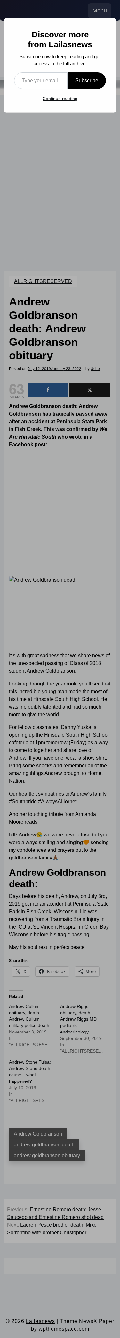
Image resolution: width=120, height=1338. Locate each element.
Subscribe (86, 80)
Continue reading (60, 98)
